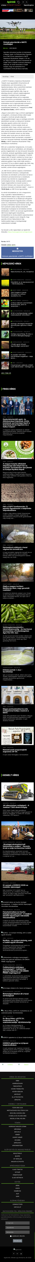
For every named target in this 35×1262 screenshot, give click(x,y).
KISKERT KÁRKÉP (17, 1137)
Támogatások (17, 1086)
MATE (13, 245)
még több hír (6, 373)
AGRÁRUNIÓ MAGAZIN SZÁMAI (17, 1126)
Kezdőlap (6, 76)
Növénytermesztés (17, 1089)
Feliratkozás (17, 1241)
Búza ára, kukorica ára (17, 1113)
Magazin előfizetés (17, 1161)
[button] (18, 2)
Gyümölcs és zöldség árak (17, 1116)
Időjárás (17, 1140)
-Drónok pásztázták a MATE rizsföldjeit (17, 253)
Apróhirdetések (17, 1145)
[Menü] (23, 2)
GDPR (17, 1196)
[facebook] (14, 1253)
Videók (17, 1188)
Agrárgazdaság (17, 1083)
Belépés (17, 1156)
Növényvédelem (17, 1091)
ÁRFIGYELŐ (17, 1132)
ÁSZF (17, 1193)
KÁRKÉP (17, 1134)
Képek (17, 1185)
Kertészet (17, 1094)
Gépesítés (17, 1099)
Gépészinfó (17, 1142)
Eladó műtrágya (17, 1177)
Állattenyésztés (17, 1097)
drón (9, 245)
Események (17, 1191)
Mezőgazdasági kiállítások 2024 (17, 1110)
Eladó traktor (17, 1169)
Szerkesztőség (18, 1204)
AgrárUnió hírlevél (18, 1236)
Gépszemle (17, 1129)
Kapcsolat (17, 1207)
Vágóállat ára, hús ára (17, 1118)
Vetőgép (17, 1172)
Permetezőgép (17, 1175)
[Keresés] (26, 2)
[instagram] (17, 1253)
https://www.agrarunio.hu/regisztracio (20, 232)
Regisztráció (17, 1153)
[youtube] (21, 1253)
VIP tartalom (17, 1159)
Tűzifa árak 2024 (17, 1107)
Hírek (6, 48)
